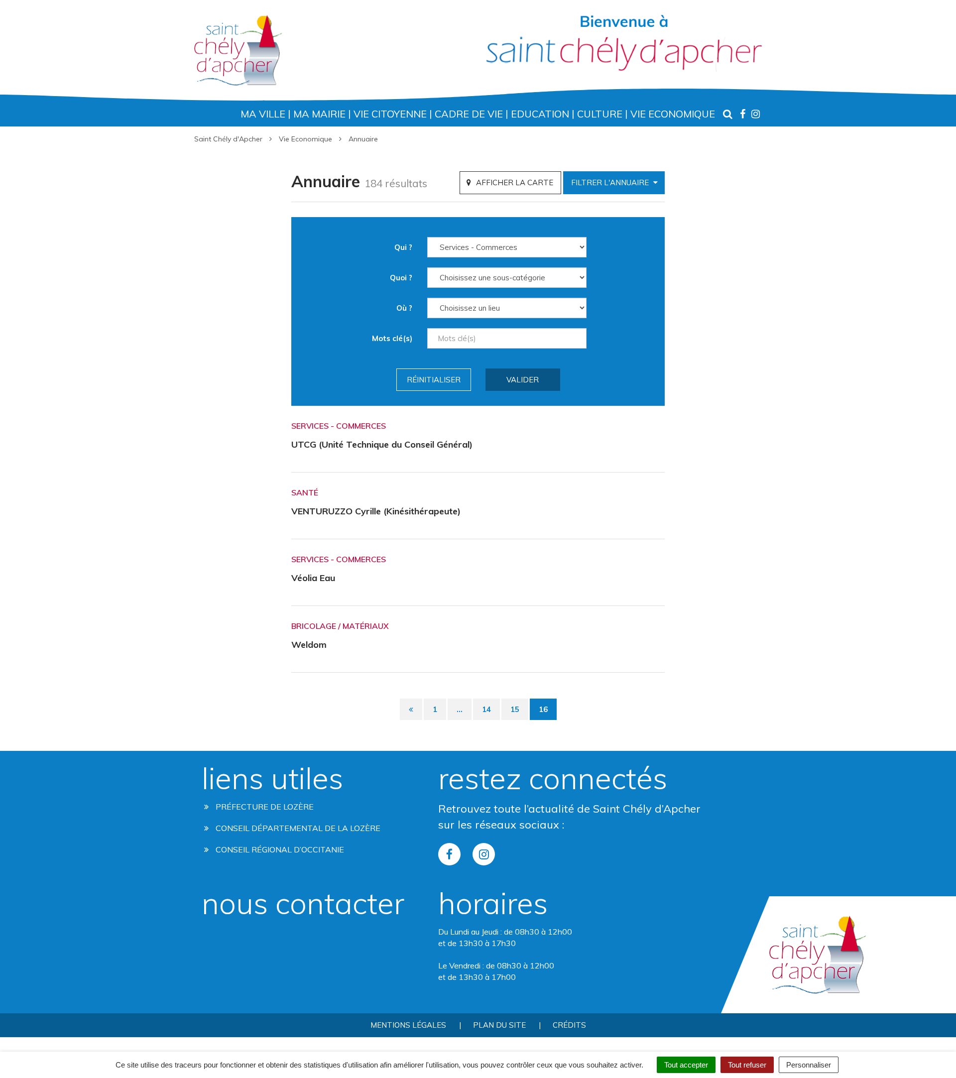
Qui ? (403, 247)
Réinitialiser (434, 379)
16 (543, 709)
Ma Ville (262, 114)
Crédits (569, 1025)
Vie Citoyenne (390, 114)
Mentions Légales (408, 1025)
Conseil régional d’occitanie (279, 849)
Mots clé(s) (392, 338)
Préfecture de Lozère (264, 807)
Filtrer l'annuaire (611, 182)
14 (486, 709)
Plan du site (499, 1025)
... (460, 709)
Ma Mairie (319, 114)
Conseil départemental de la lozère (297, 828)
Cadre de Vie (469, 114)
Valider (522, 379)
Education (540, 114)
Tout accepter (686, 1065)
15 (514, 709)
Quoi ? (401, 277)
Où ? (404, 308)
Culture (599, 114)
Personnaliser (808, 1065)
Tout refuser (747, 1065)
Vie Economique (672, 114)
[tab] (510, 182)
